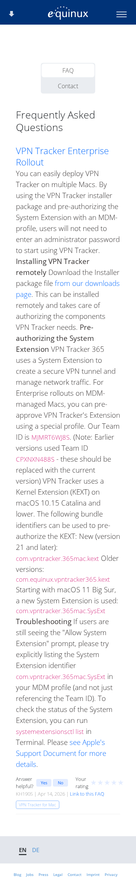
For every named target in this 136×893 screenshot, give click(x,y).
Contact (68, 86)
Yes (44, 782)
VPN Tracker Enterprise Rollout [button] (62, 156)
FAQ (68, 70)
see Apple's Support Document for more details (61, 753)
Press (43, 874)
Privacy (111, 874)
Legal (58, 874)
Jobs (30, 874)
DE (35, 850)
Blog (17, 874)
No (60, 782)
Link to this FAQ (87, 793)
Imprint (93, 874)
